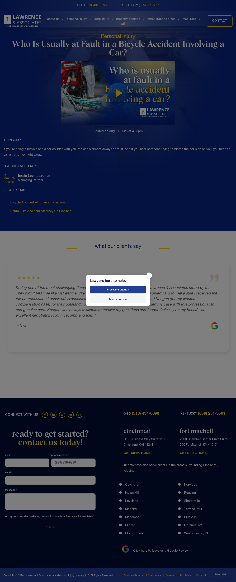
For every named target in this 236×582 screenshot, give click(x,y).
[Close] (149, 275)
